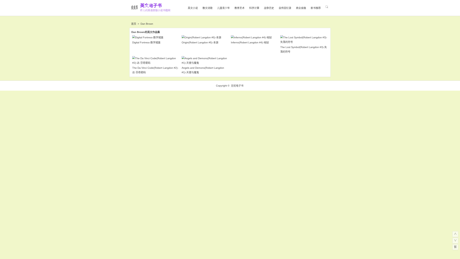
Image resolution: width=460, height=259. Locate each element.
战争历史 (269, 7)
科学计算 (254, 7)
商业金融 (301, 7)
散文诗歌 (208, 7)
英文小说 (193, 7)
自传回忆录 (285, 7)
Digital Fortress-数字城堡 (146, 42)
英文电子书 (151, 5)
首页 (133, 23)
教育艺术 (239, 7)
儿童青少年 (223, 7)
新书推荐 (316, 7)
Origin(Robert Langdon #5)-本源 (200, 42)
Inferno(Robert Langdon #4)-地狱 (250, 42)
